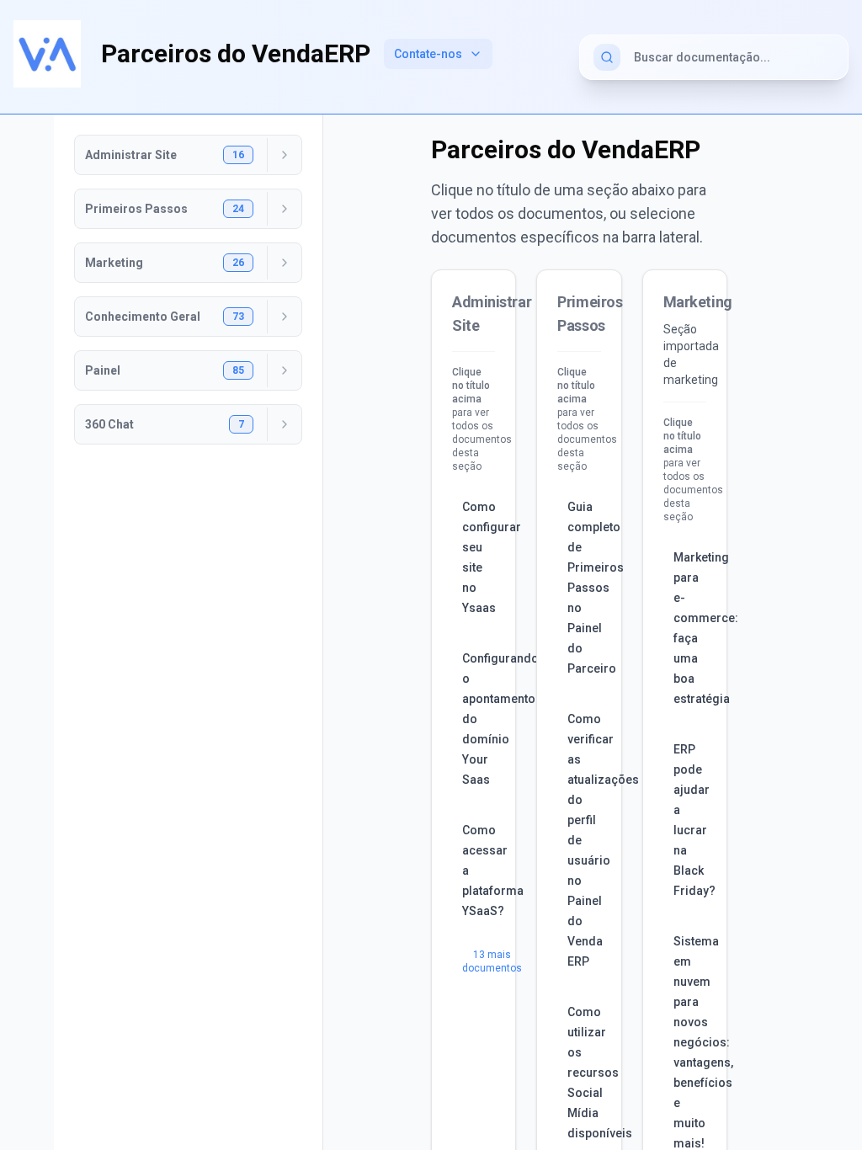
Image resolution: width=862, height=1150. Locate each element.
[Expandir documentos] (284, 155)
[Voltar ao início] (47, 54)
